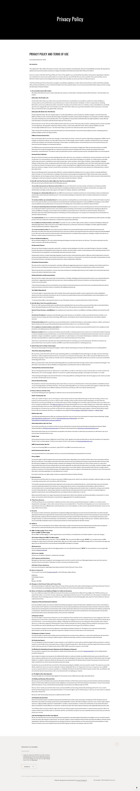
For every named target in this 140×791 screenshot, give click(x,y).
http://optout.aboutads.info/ (50, 428)
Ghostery (90, 410)
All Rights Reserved (109, 780)
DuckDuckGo (84, 410)
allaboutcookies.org (57, 404)
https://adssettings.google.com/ (41, 418)
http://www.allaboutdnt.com (85, 441)
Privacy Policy (34, 760)
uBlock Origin (99, 410)
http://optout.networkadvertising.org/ (88, 428)
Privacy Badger (76, 410)
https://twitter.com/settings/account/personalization (46, 420)
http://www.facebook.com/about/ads (67, 418)
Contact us (27, 766)
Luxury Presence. (82, 780)
